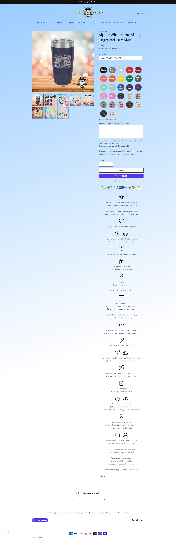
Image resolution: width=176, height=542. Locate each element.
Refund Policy (111, 513)
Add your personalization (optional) (114, 123)
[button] (34, 12)
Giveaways (62, 513)
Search (48, 513)
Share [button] (103, 476)
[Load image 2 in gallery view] (50, 100)
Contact (71, 513)
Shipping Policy (124, 513)
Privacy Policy (81, 513)
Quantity (101, 160)
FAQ (54, 513)
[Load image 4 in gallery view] (75, 100)
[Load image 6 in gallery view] (37, 113)
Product (102, 54)
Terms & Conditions (96, 513)
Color (101, 63)
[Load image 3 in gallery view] (63, 100)
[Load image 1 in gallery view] (37, 100)
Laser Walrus (39, 537)
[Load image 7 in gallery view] (50, 113)
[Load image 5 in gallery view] (88, 100)
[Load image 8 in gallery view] (63, 113)
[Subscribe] (104, 499)
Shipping (101, 48)
